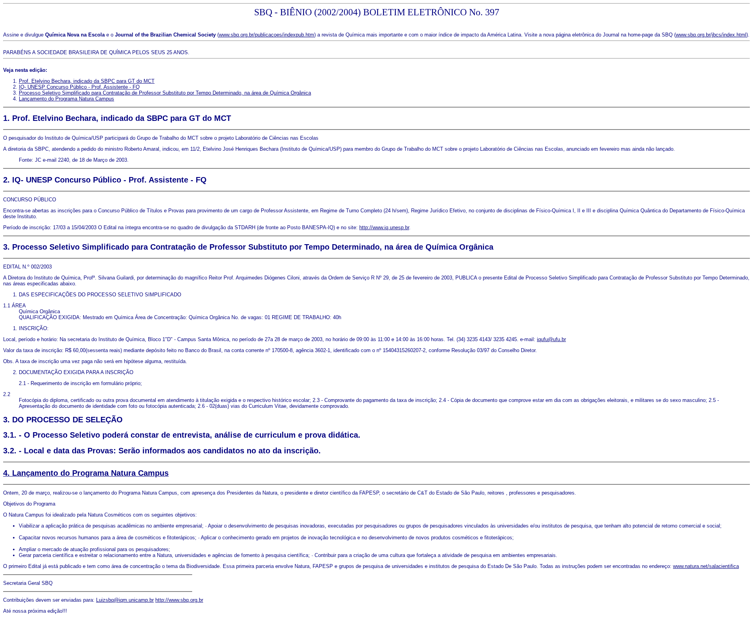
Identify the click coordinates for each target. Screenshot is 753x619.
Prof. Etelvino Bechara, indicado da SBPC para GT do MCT (87, 81)
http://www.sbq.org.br (179, 600)
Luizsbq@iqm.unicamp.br (125, 600)
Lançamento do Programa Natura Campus (66, 99)
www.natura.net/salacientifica (706, 566)
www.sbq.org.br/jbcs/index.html (711, 35)
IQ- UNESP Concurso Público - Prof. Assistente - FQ (79, 87)
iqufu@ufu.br (551, 339)
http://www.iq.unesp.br (384, 227)
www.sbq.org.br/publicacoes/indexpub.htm (266, 35)
